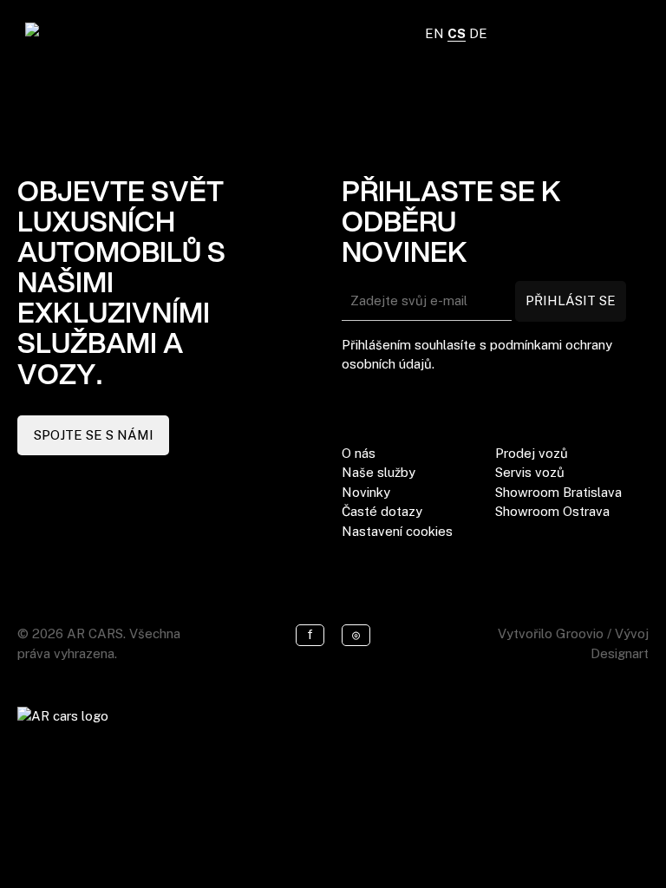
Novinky (366, 492)
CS (456, 33)
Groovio (580, 633)
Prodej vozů (531, 453)
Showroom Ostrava (552, 511)
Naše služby (378, 472)
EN (434, 33)
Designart (620, 653)
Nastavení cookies (397, 531)
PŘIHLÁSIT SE (571, 300)
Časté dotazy (382, 511)
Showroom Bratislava (558, 492)
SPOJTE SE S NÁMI (93, 435)
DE (478, 33)
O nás (358, 453)
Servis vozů (530, 472)
